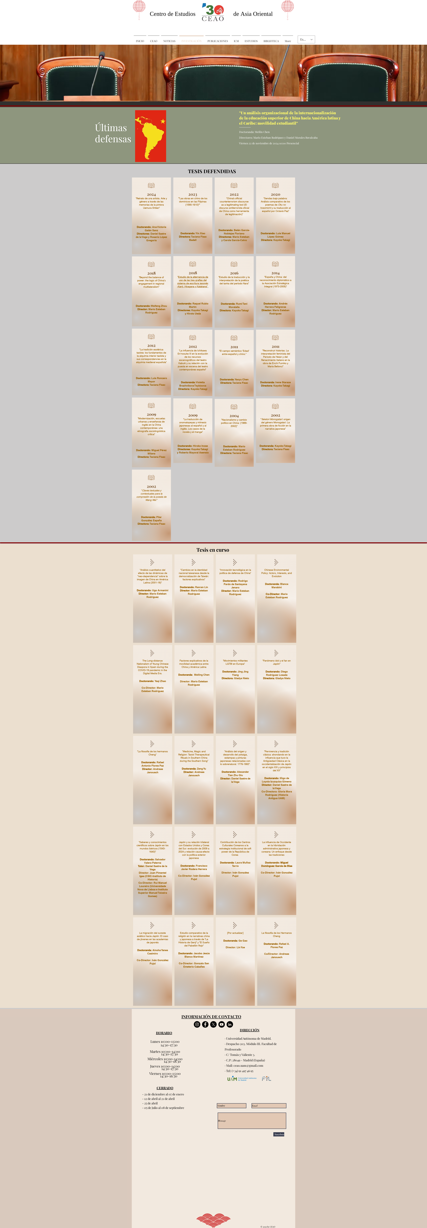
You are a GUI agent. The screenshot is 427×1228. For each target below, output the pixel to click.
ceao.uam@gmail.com (248, 1066)
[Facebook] (205, 1024)
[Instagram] (197, 1024)
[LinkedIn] (230, 1024)
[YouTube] (221, 1024)
